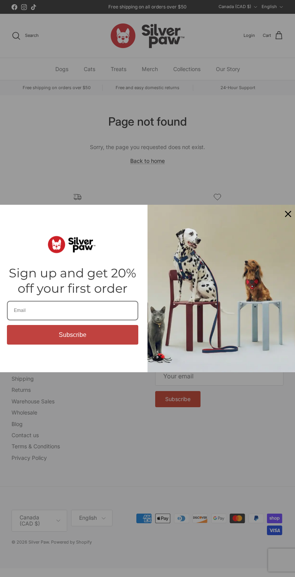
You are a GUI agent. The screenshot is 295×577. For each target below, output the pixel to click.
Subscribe (72, 335)
